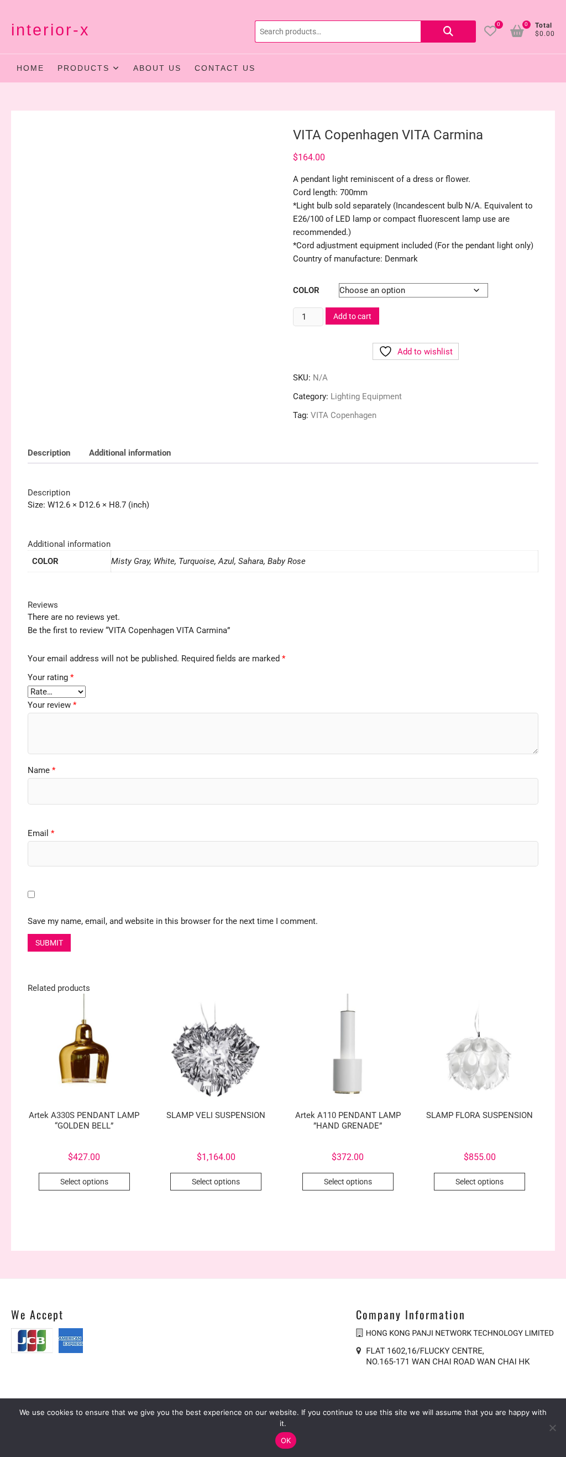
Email (41, 833)
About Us (157, 68)
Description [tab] (49, 453)
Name (41, 770)
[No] (552, 1427)
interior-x (50, 30)
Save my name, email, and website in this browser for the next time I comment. (173, 921)
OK (286, 1440)
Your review (52, 705)
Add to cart (352, 316)
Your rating (51, 677)
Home (30, 68)
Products (83, 68)
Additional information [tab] (130, 453)
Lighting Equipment (366, 396)
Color (306, 290)
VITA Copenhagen (343, 415)
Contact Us (225, 68)
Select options (84, 1181)
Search (448, 31)
